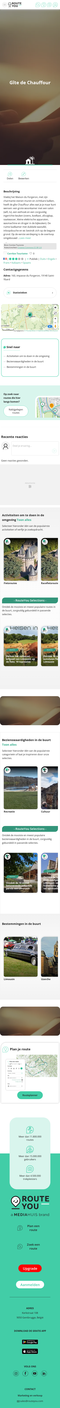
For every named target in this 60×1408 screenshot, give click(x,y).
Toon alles (24, 520)
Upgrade (30, 1268)
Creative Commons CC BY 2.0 (30, 247)
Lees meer (25, 238)
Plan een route (33, 1228)
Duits (43, 259)
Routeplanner (30, 1095)
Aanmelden (30, 1284)
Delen (10, 178)
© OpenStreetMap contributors (47, 331)
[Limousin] (21, 957)
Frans (6, 262)
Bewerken (23, 178)
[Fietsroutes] (21, 559)
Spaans (27, 262)
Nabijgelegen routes (16, 411)
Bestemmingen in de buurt (21, 367)
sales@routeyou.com (31, 1401)
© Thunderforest (30, 331)
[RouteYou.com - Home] (15, 4)
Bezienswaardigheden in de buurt (25, 361)
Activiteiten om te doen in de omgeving (28, 356)
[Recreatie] (21, 787)
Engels (51, 259)
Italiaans (16, 262)
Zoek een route (33, 1246)
